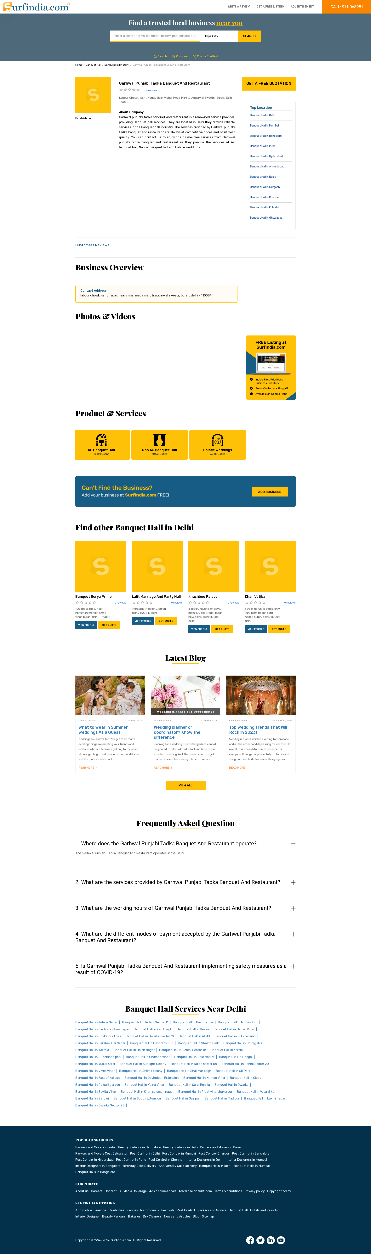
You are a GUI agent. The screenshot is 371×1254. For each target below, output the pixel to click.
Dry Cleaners (152, 1216)
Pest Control (186, 1210)
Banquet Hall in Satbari (92, 1098)
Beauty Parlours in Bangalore (139, 1147)
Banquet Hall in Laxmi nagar (264, 1098)
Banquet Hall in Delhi (117, 64)
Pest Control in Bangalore (250, 1153)
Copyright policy (279, 1191)
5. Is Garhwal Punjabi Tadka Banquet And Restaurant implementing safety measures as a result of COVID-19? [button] (181, 969)
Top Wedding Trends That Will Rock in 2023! (258, 730)
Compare (182, 56)
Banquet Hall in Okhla (245, 1078)
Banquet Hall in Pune (263, 146)
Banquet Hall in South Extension (137, 1098)
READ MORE (86, 767)
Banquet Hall (93, 64)
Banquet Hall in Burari (193, 1029)
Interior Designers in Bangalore (97, 1166)
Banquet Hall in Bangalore (266, 136)
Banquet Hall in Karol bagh (153, 1029)
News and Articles (177, 1216)
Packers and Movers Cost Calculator (101, 1153)
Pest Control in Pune (131, 1159)
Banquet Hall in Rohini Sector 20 (245, 1064)
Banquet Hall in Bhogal (236, 1057)
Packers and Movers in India (95, 1147)
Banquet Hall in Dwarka (231, 1085)
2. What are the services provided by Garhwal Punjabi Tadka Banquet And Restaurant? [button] (177, 882)
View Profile (86, 625)
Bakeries (134, 1216)
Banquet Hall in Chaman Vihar (148, 1057)
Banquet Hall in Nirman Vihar (204, 1078)
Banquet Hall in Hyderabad (266, 156)
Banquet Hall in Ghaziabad (266, 217)
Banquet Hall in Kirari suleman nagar (147, 1092)
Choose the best (207, 56)
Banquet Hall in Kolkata (264, 207)
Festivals (167, 1210)
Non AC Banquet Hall (159, 451)
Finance (100, 1210)
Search (249, 36)
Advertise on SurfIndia (195, 1191)
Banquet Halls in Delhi (215, 1166)
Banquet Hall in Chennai (264, 197)
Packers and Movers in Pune (220, 1147)
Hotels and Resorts (264, 1210)
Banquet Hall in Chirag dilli (242, 1043)
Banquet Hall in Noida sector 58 (194, 1064)
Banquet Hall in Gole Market (194, 1057)
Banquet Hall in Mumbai (264, 125)
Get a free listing (270, 6)
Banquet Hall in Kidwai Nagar (96, 1022)
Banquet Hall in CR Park (233, 1071)
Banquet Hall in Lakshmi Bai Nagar (100, 1043)
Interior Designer (87, 1216)
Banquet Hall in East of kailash (97, 1078)
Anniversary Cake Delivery (178, 1166)
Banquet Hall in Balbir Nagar (134, 1050)
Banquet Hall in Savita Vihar (95, 1092)
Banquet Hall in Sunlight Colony (143, 1064)
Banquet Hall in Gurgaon (265, 187)
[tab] (185, 852)
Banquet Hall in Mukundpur (238, 1022)
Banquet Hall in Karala (227, 1050)
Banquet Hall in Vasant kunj (257, 1092)
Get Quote (109, 625)
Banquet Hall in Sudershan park (98, 1057)
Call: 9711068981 (347, 6)
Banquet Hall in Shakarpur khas (98, 1036)
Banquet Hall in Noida (263, 176)
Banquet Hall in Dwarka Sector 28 (99, 1105)
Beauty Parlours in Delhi (180, 1147)
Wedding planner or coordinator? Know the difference (177, 732)
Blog (196, 1216)
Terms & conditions (228, 1191)
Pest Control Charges (214, 1153)
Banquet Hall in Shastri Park (198, 1043)
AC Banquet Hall (101, 451)
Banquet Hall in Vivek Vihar (95, 1071)
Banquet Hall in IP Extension (235, 1036)
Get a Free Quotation (268, 83)
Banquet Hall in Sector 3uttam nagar (102, 1029)
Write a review (239, 6)
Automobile (83, 1210)
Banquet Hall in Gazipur (183, 1098)
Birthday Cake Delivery (139, 1166)
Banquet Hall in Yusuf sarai (95, 1064)
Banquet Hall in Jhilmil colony (141, 1071)
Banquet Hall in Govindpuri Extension (151, 1078)
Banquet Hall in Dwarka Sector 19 (150, 1036)
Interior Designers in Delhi (204, 1159)
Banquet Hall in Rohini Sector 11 (145, 1022)
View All (185, 785)
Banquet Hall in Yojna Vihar (144, 1085)
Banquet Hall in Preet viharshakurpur (205, 1092)
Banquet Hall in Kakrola (92, 1050)
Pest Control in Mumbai (179, 1153)
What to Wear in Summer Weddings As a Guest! (103, 730)
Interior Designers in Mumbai (246, 1159)
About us (81, 1191)
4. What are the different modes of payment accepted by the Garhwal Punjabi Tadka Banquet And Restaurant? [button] (175, 937)
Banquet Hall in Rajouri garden (97, 1085)
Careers (96, 1191)
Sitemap (208, 1216)
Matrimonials (149, 1210)
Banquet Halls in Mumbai (252, 1166)
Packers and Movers (211, 1210)
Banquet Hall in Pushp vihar (193, 1022)
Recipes (132, 1210)
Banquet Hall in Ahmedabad (267, 166)
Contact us (113, 1191)
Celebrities (116, 1210)
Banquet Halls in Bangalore (95, 1172)
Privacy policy (255, 1191)
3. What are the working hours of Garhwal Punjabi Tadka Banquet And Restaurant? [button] (173, 908)
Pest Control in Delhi (145, 1153)
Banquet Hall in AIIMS (194, 1036)
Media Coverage (135, 1191)
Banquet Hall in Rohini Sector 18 (182, 1050)
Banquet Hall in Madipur (222, 1098)
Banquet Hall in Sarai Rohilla (189, 1085)
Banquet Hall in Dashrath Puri (151, 1043)
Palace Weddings (217, 451)
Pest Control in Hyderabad (94, 1159)
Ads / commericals (162, 1191)
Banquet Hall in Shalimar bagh (189, 1071)
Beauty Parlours (114, 1216)
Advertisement (302, 6)
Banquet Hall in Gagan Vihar (234, 1029)
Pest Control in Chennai (166, 1159)
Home (78, 64)
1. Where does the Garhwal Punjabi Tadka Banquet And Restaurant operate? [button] (166, 844)
